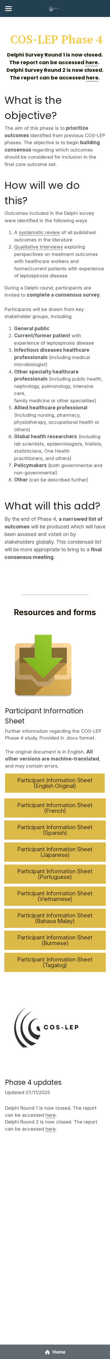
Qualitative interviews (38, 247)
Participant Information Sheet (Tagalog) (55, 962)
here (50, 1115)
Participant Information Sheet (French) (55, 808)
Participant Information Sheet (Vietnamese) (55, 896)
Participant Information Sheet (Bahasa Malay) (55, 918)
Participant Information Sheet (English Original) (55, 783)
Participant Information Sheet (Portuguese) (55, 874)
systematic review (39, 232)
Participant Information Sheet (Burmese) (55, 940)
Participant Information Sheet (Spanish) (55, 830)
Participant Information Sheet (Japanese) (55, 852)
